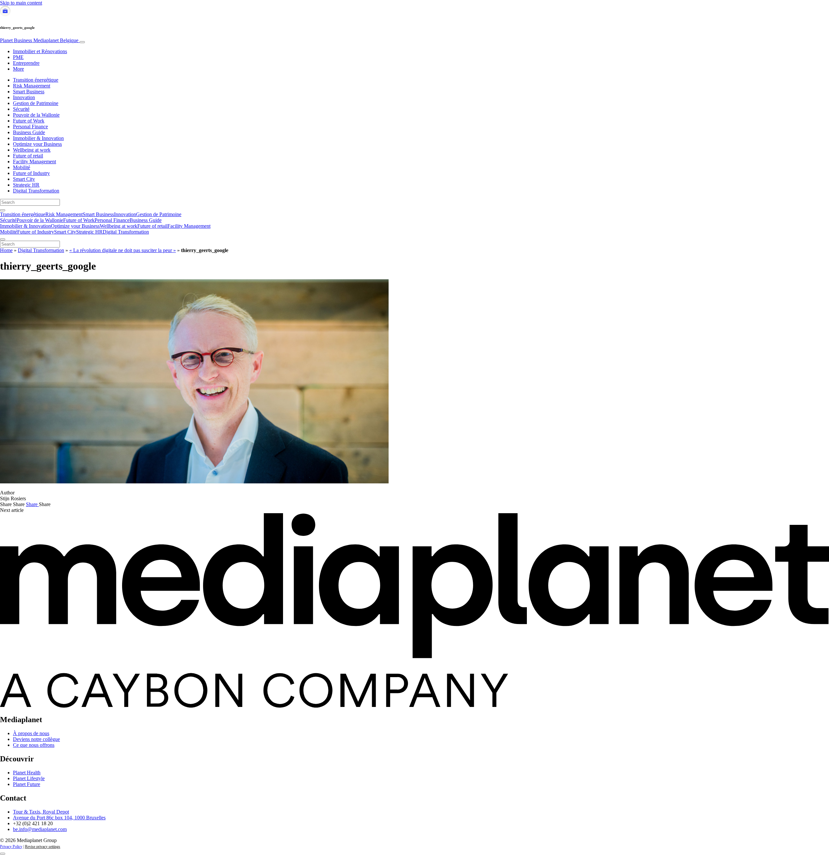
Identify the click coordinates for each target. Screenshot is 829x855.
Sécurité (21, 109)
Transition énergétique (35, 80)
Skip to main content (21, 3)
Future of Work (28, 120)
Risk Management (31, 85)
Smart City (24, 179)
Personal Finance (30, 126)
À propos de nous (31, 733)
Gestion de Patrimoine (35, 103)
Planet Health (26, 772)
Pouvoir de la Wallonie (36, 115)
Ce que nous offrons (33, 745)
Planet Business (39, 40)
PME (18, 57)
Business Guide (29, 132)
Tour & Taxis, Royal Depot (41, 812)
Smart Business (28, 91)
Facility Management (34, 161)
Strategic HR (26, 185)
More (18, 69)
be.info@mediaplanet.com (40, 829)
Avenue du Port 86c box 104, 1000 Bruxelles (59, 817)
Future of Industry (31, 173)
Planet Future (26, 784)
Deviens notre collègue (36, 739)
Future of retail (28, 155)
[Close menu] (2, 239)
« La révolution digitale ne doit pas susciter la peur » (122, 250)
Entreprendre (26, 63)
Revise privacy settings (42, 846)
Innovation (24, 97)
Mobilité (21, 167)
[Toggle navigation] (82, 42)
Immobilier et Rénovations (40, 51)
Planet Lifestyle (29, 778)
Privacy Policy (11, 846)
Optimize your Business (37, 144)
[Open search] (2, 210)
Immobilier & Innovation (38, 138)
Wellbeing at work (32, 150)
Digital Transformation (36, 190)
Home (6, 250)
